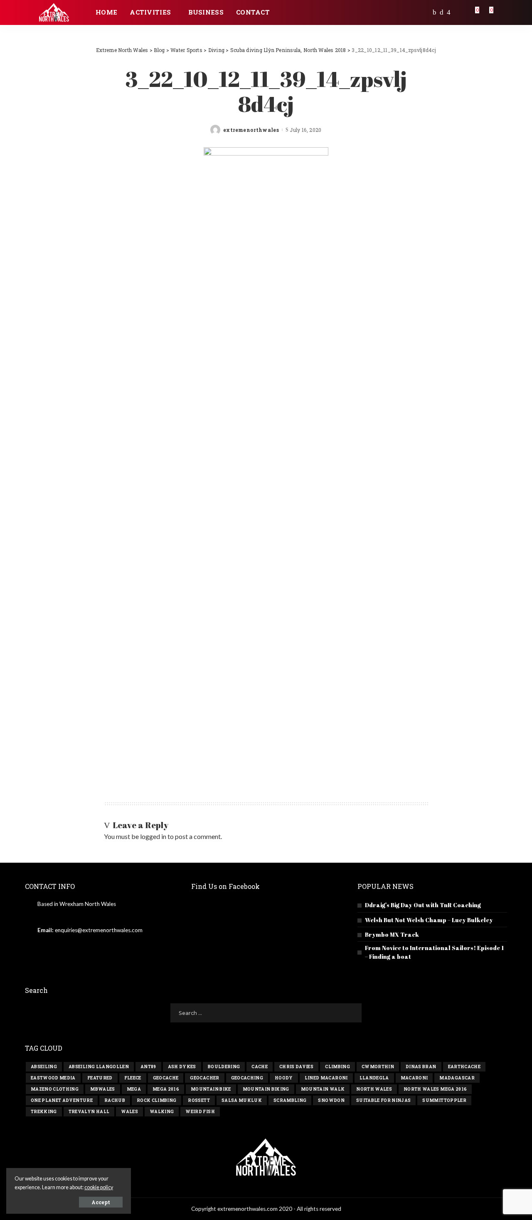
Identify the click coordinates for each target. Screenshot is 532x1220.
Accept (100, 1202)
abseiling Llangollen (99, 1066)
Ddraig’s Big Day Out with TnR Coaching (423, 905)
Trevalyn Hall (89, 1111)
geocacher (204, 1078)
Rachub (114, 1100)
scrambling (289, 1100)
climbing (337, 1066)
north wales (374, 1089)
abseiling (44, 1066)
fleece (132, 1078)
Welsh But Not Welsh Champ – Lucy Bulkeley (429, 920)
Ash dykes (182, 1066)
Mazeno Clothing (55, 1089)
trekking (44, 1111)
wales (129, 1111)
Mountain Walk (323, 1089)
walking (162, 1111)
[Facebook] (434, 12)
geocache (166, 1078)
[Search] (501, 12)
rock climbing (156, 1100)
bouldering (224, 1066)
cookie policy (98, 1187)
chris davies (296, 1066)
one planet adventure (62, 1100)
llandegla (374, 1078)
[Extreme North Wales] (54, 12)
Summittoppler (444, 1100)
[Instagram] (448, 12)
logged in (153, 836)
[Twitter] (441, 12)
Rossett (198, 1100)
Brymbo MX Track (392, 934)
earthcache (464, 1066)
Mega (134, 1089)
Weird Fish (199, 1111)
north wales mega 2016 (435, 1089)
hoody (284, 1078)
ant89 (148, 1066)
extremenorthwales (251, 129)
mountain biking (266, 1089)
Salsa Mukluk (242, 1100)
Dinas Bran (421, 1066)
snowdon (331, 1100)
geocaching (247, 1078)
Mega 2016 (166, 1089)
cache (259, 1066)
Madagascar (456, 1078)
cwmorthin (378, 1066)
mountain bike (211, 1089)
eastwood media (53, 1078)
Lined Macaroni (326, 1078)
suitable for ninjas (383, 1100)
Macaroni (414, 1078)
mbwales (102, 1089)
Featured (100, 1078)
